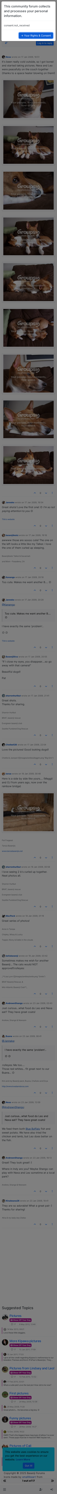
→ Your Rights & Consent (36, 35)
